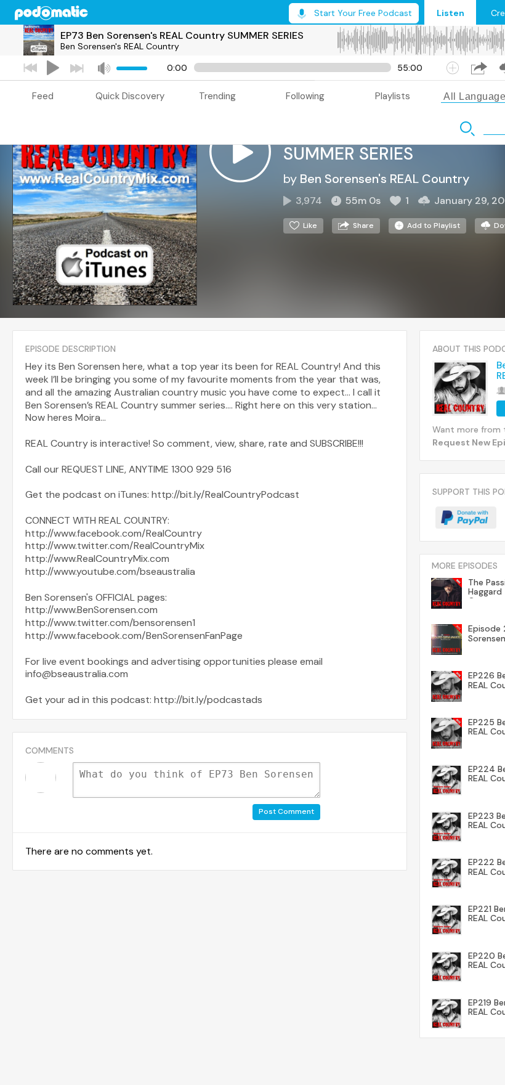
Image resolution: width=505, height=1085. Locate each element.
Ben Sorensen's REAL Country (119, 46)
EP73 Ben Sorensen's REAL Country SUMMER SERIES (182, 35)
